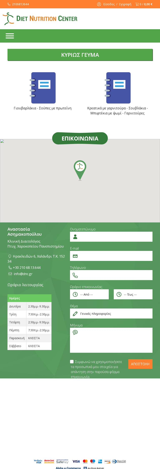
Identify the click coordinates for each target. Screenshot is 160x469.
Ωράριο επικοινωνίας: (86, 286)
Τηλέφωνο (78, 267)
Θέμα (74, 306)
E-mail (74, 248)
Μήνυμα (76, 325)
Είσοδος (109, 4)
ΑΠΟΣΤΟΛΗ (140, 364)
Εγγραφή (125, 4)
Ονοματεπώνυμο (83, 229)
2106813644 (20, 4)
